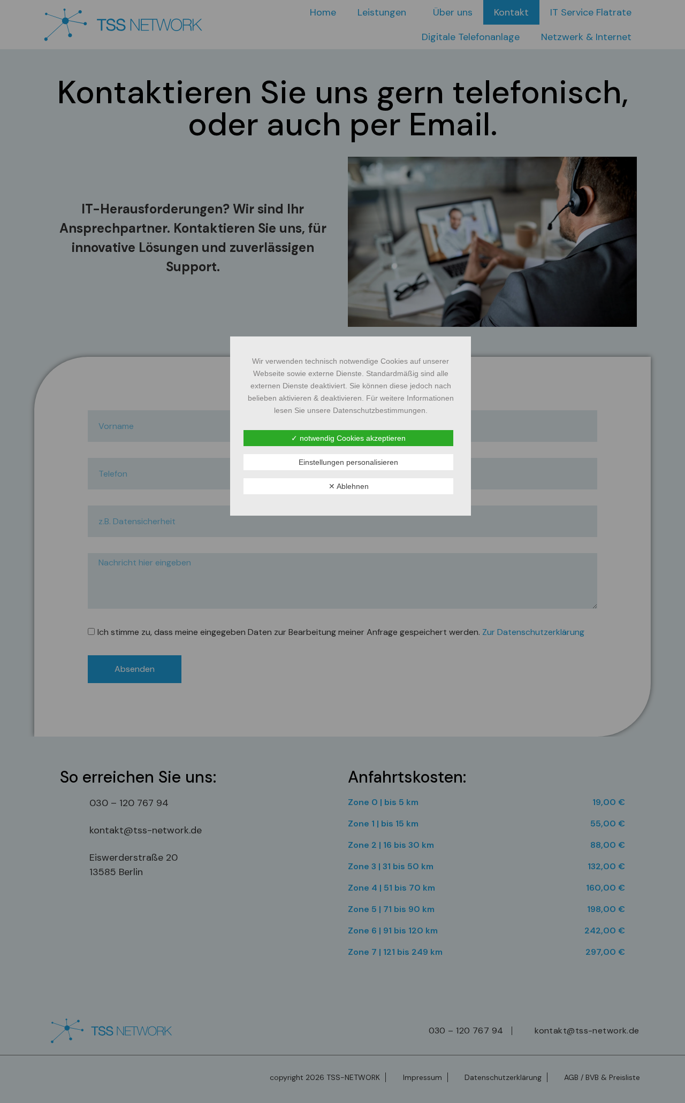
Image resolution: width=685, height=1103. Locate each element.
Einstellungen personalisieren (348, 462)
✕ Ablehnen (349, 486)
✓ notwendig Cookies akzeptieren (348, 438)
